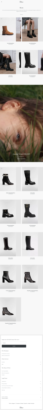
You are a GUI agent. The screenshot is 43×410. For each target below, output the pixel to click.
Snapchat (25, 403)
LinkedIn (29, 403)
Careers (3, 374)
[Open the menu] (2, 2)
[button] (21, 362)
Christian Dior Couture (6, 353)
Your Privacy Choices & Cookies (7, 385)
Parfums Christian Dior (6, 355)
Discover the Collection (21, 158)
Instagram (13, 403)
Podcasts (32, 403)
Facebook (18, 403)
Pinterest (21, 403)
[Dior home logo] (21, 1)
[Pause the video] (2, 160)
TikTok (10, 403)
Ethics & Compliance (5, 373)
